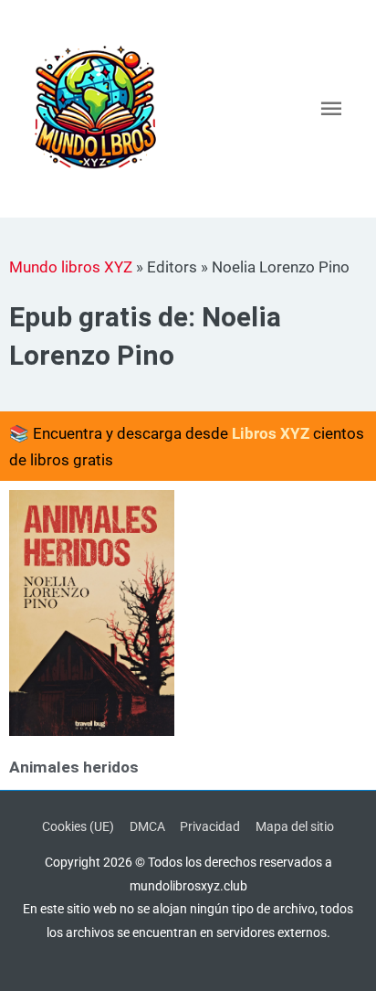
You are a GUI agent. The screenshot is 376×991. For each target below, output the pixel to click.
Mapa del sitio (295, 826)
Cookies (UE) (78, 826)
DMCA (147, 826)
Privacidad (210, 826)
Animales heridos (74, 767)
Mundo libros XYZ (70, 267)
